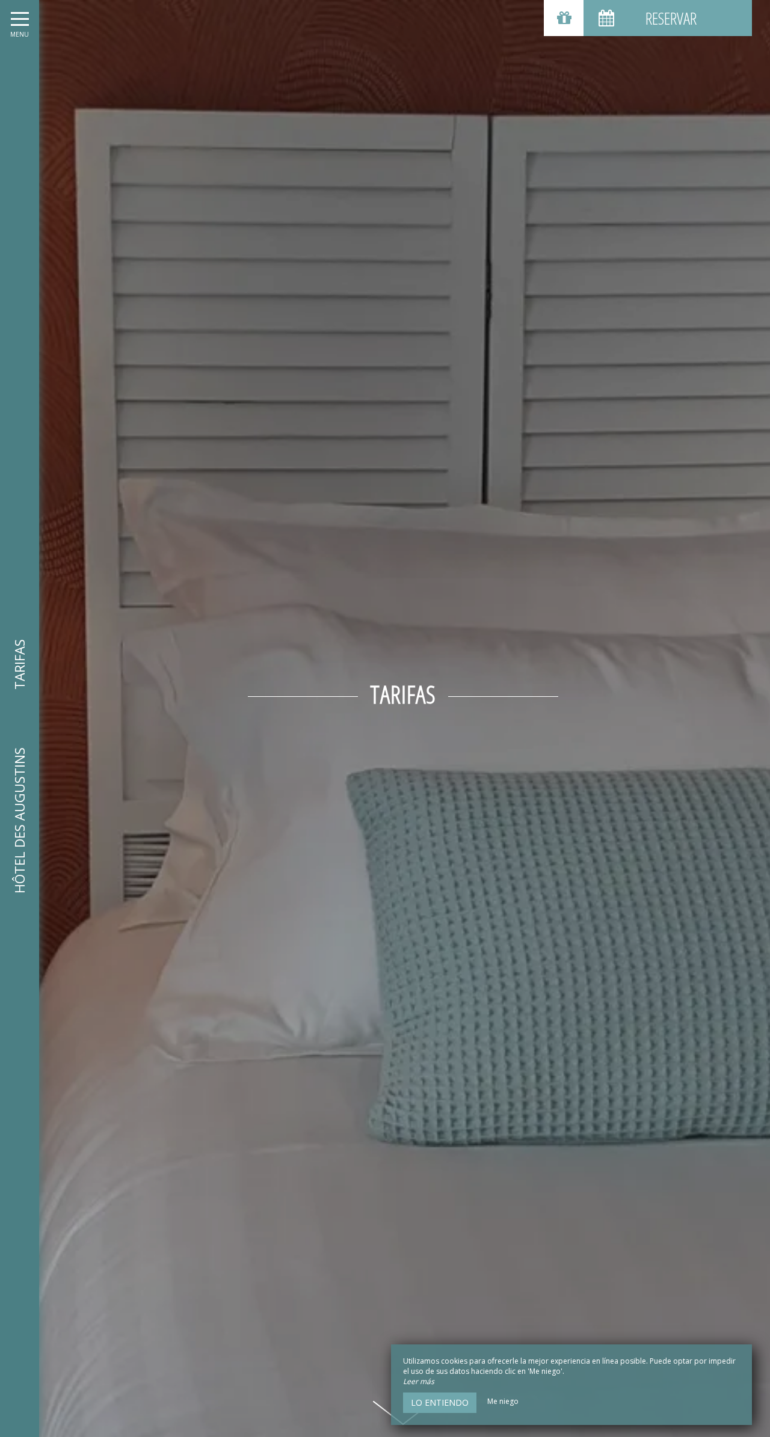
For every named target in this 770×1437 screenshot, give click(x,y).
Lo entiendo (440, 1402)
